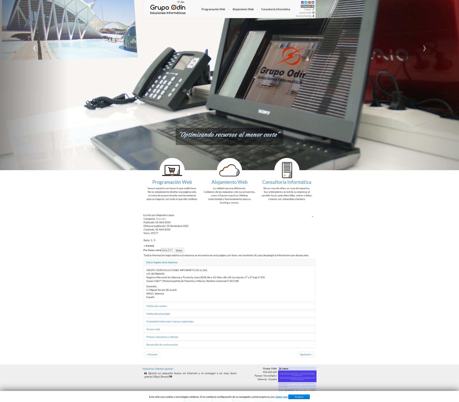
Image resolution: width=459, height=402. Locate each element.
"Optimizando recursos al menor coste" (228, 134)
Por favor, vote (152, 250)
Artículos (161, 218)
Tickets (308, 9)
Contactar (306, 6)
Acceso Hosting (304, 16)
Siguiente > (306, 354)
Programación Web (213, 9)
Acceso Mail (306, 12)
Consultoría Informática (275, 9)
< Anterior (152, 354)
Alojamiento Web (243, 9)
